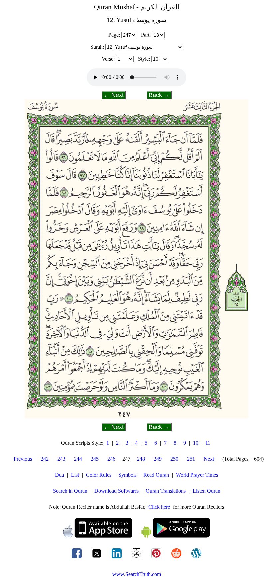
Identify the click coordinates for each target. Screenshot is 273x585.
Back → (159, 95)
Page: (114, 35)
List (75, 475)
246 (111, 459)
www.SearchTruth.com (136, 574)
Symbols (127, 475)
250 (174, 459)
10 (195, 443)
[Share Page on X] (97, 558)
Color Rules (98, 475)
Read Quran (156, 475)
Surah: (97, 47)
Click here (159, 507)
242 (45, 459)
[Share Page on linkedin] (117, 558)
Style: (144, 59)
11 (207, 443)
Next (209, 459)
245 (95, 459)
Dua (59, 475)
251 (191, 459)
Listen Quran (206, 491)
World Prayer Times (197, 475)
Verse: (108, 59)
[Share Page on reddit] (177, 558)
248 (141, 459)
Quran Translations (166, 491)
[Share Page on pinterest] (157, 558)
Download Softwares (116, 491)
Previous (23, 459)
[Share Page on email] (137, 558)
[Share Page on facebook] (77, 558)
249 (158, 459)
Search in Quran (70, 491)
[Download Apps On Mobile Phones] (136, 536)
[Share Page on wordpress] (196, 558)
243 (61, 459)
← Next (114, 95)
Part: (146, 35)
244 (78, 459)
